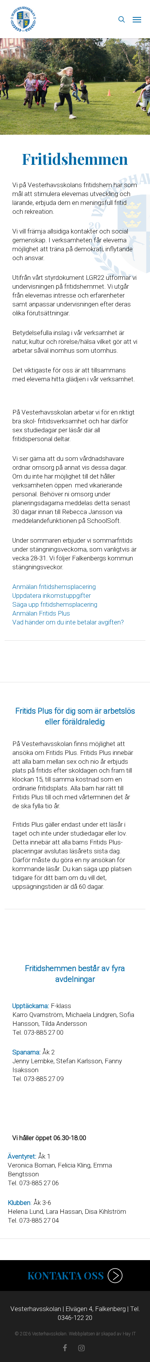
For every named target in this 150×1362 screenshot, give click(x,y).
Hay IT (129, 1334)
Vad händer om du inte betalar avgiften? (68, 622)
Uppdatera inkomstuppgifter (51, 595)
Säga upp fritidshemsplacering (54, 604)
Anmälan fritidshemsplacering (54, 586)
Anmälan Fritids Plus (41, 613)
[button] (137, 19)
